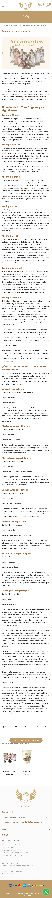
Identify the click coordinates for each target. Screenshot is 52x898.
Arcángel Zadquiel (13, 301)
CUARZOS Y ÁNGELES (14, 26)
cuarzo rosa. (15, 440)
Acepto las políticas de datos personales (25, 822)
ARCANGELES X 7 (10, 771)
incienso (8, 654)
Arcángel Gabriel (12, 148)
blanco (10, 466)
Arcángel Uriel (10, 210)
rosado (10, 434)
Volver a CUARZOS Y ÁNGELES (26, 740)
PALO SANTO (27, 771)
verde (10, 498)
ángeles (9, 73)
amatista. (14, 567)
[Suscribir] (47, 818)
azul (9, 599)
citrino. (12, 403)
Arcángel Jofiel (11, 239)
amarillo (11, 397)
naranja (11, 530)
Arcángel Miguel (11, 118)
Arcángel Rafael (11, 180)
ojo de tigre (14, 535)
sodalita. (13, 604)
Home (4, 26)
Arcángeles (28, 630)
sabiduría (29, 410)
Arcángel (42, 373)
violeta (10, 562)
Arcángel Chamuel (12, 271)
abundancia (8, 543)
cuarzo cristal (15, 471)
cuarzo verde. (15, 503)
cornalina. (26, 535)
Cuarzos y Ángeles (12, 350)
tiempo (42, 659)
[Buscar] (7, 6)
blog (43, 674)
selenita (28, 471)
